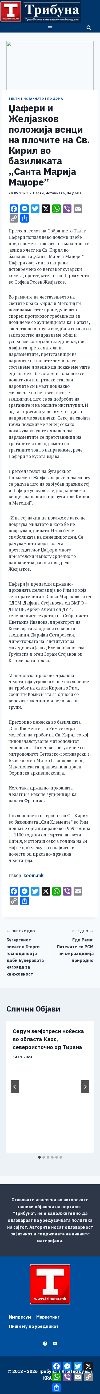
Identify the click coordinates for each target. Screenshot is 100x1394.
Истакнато (33, 98)
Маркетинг (47, 1317)
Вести (14, 98)
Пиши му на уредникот (34, 1326)
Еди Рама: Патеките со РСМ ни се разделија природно (75, 946)
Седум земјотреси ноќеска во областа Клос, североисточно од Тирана (48, 1039)
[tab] (39, 1157)
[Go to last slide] (15, 1086)
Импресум (20, 1317)
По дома (55, 98)
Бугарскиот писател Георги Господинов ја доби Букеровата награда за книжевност (25, 953)
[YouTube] (55, 1343)
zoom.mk (32, 875)
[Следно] (85, 1086)
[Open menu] (50, 27)
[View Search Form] (89, 28)
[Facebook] (45, 1343)
